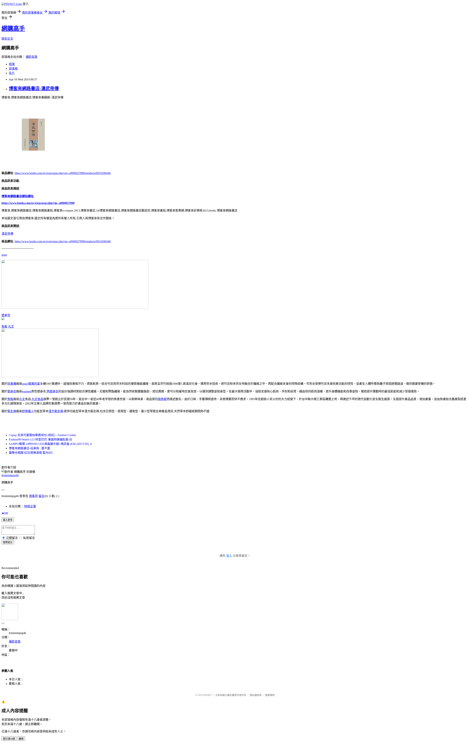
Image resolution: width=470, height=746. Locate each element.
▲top (4, 512)
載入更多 (7, 520)
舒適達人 (28, 411)
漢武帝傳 (7, 233)
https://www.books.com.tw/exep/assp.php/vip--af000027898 (38, 203)
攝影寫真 (31, 56)
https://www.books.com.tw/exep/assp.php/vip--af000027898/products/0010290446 (63, 173)
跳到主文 (7, 38)
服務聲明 (270, 695)
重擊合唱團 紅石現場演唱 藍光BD (31, 452)
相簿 (12, 64)
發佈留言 (7, 542)
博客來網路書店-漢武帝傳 (34, 88)
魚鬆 (4, 326)
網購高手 (13, 28)
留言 (41, 496)
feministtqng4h (10, 475)
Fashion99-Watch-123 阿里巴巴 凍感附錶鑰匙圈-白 (40, 439)
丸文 (11, 326)
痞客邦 (33, 496)
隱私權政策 (256, 695)
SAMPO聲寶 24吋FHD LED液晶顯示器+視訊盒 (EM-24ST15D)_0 (50, 443)
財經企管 (30, 506)
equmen (26, 391)
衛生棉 (11, 411)
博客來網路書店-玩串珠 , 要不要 (29, 448)
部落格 (13, 68)
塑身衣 (5, 315)
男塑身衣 (52, 391)
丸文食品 (37, 399)
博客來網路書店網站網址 (17, 196)
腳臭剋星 (34, 383)
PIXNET (207, 695)
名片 (12, 73)
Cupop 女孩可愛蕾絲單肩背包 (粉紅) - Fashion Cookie (42, 435)
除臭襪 (11, 383)
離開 (21, 738)
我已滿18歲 (9, 738)
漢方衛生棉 (55, 411)
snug (4, 254)
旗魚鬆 (162, 399)
